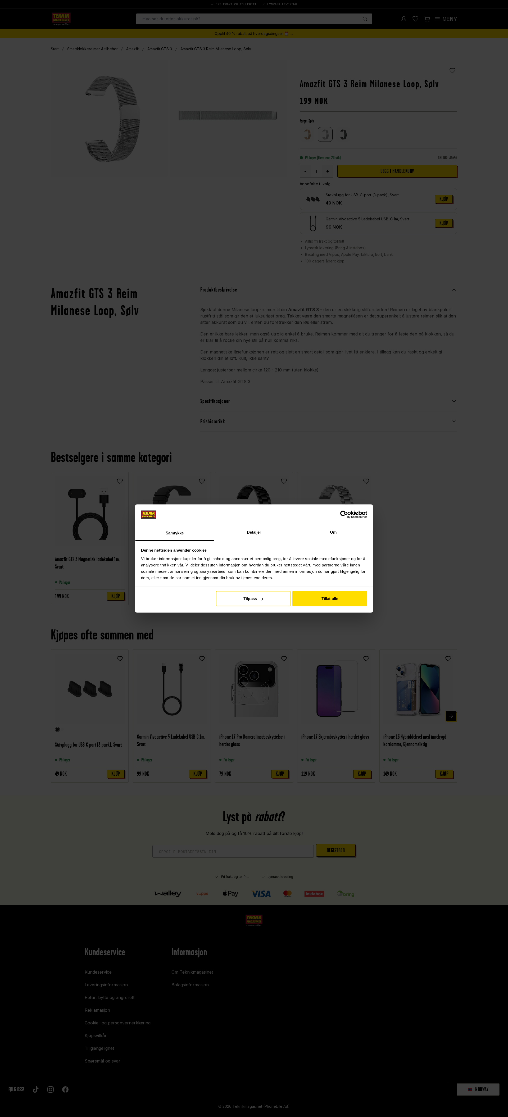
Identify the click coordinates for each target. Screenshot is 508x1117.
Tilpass (250, 598)
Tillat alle (329, 598)
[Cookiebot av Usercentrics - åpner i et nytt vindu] (344, 515)
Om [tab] (333, 532)
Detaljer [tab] (254, 532)
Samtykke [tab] (175, 532)
